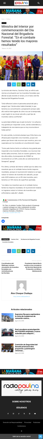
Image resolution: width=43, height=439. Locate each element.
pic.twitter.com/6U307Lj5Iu (11, 213)
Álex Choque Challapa (21, 293)
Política (8, 19)
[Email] (24, 84)
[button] (5, 3)
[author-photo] (21, 290)
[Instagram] (13, 414)
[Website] (30, 414)
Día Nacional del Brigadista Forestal (30, 239)
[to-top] (40, 436)
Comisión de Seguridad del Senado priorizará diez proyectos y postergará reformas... (26, 348)
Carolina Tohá (14, 239)
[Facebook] (9, 84)
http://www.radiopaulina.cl (21, 296)
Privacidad (27, 422)
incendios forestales (7, 242)
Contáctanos (21, 426)
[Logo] (22, 395)
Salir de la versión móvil (21, 436)
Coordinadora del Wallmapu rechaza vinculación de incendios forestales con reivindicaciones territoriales (10, 268)
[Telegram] (28, 84)
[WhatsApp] (19, 84)
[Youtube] (35, 414)
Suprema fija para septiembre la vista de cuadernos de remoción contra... (27, 316)
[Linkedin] (33, 84)
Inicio (3, 19)
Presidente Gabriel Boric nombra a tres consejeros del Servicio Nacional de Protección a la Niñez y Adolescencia (33, 267)
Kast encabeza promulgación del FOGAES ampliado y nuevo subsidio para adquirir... (27, 331)
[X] (14, 84)
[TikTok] (19, 414)
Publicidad (36, 422)
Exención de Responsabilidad (12, 422)
